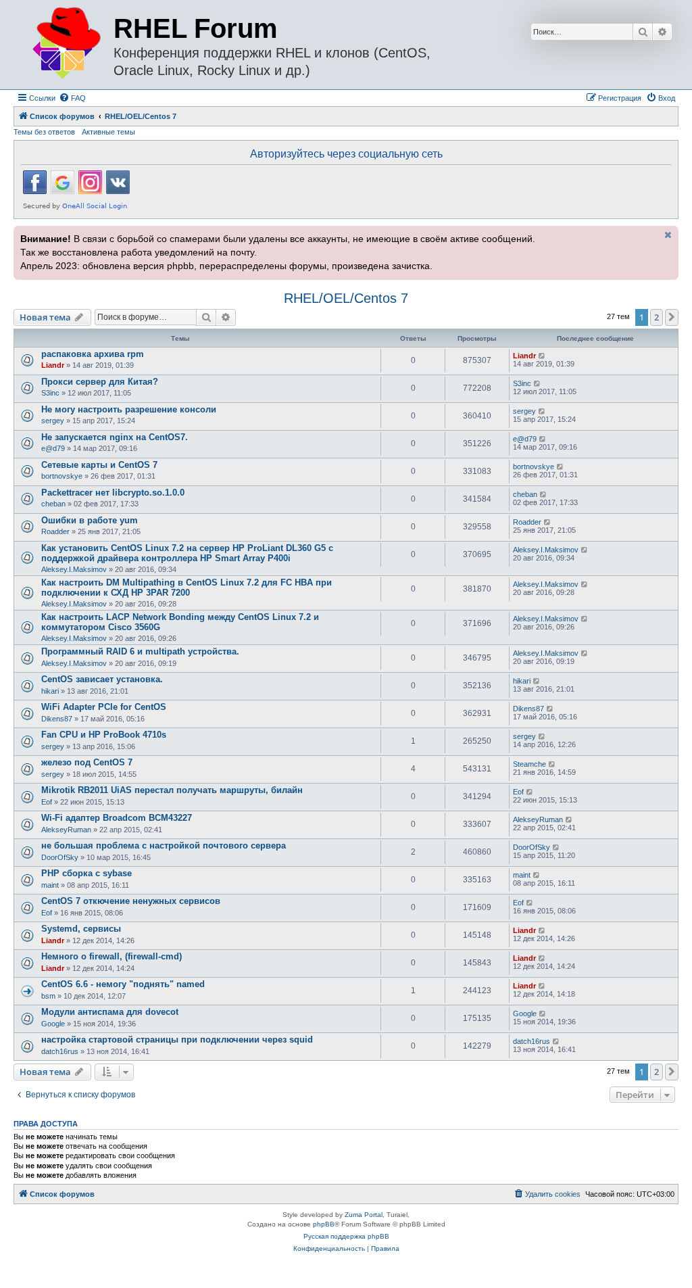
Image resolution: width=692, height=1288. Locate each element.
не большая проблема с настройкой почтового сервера (163, 845)
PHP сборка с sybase (86, 873)
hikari (50, 691)
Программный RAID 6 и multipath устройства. (140, 651)
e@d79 (53, 448)
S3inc (50, 393)
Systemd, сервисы (81, 929)
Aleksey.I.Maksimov (74, 569)
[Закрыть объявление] (667, 234)
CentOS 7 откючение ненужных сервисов (130, 901)
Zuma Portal (363, 1214)
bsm (48, 996)
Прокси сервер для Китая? (99, 382)
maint (50, 885)
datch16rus (59, 1051)
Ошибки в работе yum (89, 520)
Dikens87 (56, 719)
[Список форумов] (65, 43)
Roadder (55, 531)
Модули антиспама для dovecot (109, 1012)
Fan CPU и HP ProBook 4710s (103, 735)
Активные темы (108, 132)
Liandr (52, 365)
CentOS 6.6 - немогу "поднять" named (123, 984)
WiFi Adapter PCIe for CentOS (103, 707)
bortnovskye (61, 476)
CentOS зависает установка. (102, 679)
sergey (52, 420)
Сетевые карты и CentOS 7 (99, 465)
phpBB (324, 1224)
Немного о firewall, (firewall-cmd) (111, 956)
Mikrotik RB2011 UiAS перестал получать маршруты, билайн (172, 790)
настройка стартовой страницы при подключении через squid (177, 1039)
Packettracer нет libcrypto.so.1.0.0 (112, 492)
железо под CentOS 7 (86, 762)
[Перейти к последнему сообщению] (542, 356)
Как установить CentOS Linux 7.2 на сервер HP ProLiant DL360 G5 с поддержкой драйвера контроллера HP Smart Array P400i (187, 553)
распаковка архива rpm (92, 354)
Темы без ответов (44, 132)
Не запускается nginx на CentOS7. (114, 437)
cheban (53, 504)
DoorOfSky (59, 857)
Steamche (529, 764)
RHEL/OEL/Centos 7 (346, 298)
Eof (46, 802)
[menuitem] (72, 98)
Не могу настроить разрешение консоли (128, 409)
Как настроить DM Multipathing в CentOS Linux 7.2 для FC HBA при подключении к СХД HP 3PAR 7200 (186, 587)
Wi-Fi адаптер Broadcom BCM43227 (116, 818)
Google (53, 1024)
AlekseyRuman (66, 830)
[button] (671, 317)
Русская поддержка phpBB (346, 1236)
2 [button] (656, 317)
